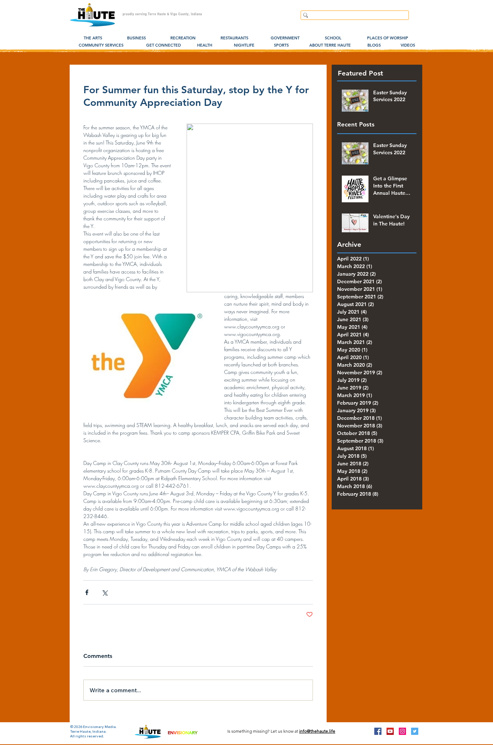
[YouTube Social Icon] (390, 731)
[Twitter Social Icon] (414, 731)
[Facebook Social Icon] (377, 731)
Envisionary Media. (100, 726)
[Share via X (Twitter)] (104, 592)
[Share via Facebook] (86, 592)
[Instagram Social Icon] (402, 731)
